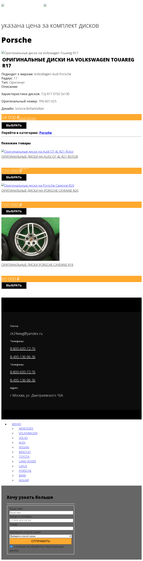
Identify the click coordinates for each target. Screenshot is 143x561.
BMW (22, 475)
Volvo (23, 58)
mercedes (26, 33)
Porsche (45, 133)
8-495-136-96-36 (22, 356)
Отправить (40, 541)
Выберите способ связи (25, 532)
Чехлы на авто (21, 86)
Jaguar (24, 167)
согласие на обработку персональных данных (36, 548)
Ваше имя (15, 509)
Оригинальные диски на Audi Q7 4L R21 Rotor (39, 156)
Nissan (24, 447)
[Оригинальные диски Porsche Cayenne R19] (30, 260)
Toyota (24, 457)
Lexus (23, 466)
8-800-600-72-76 (22, 348)
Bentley (25, 452)
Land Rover (27, 118)
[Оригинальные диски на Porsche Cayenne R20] (37, 185)
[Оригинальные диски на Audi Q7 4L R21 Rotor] (37, 151)
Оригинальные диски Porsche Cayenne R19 (37, 265)
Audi (22, 70)
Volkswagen (28, 45)
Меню (16, 424)
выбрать (14, 125)
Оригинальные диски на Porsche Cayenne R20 (39, 190)
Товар (13, 524)
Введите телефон (20, 516)
